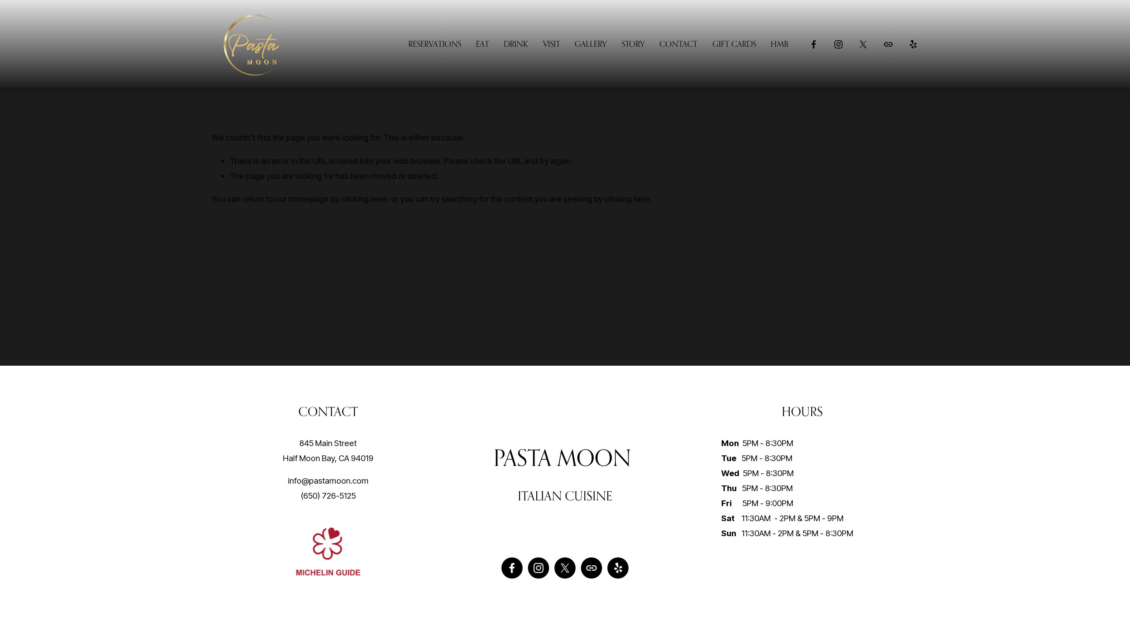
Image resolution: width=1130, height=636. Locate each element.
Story (633, 44)
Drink (516, 44)
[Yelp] (913, 44)
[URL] (888, 44)
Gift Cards (734, 44)
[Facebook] (814, 44)
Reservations (434, 44)
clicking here (364, 199)
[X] (863, 44)
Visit (551, 44)
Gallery (591, 44)
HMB (779, 44)
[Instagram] (838, 44)
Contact (678, 44)
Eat (482, 44)
